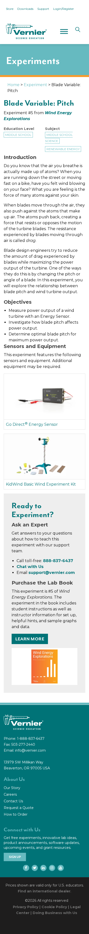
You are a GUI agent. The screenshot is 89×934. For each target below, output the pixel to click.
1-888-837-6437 (30, 738)
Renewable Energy (63, 149)
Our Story (12, 788)
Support (43, 9)
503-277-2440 (23, 744)
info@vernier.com (30, 750)
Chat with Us (30, 566)
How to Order (15, 814)
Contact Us (13, 801)
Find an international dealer (44, 891)
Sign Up (15, 857)
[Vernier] (26, 31)
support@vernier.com (51, 572)
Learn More (29, 639)
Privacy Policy (25, 907)
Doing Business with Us (55, 913)
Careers (10, 794)
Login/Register (63, 9)
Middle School (18, 135)
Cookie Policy (54, 907)
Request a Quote (19, 808)
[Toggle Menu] (64, 31)
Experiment (35, 84)
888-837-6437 (58, 560)
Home (13, 84)
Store (9, 9)
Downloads (25, 9)
